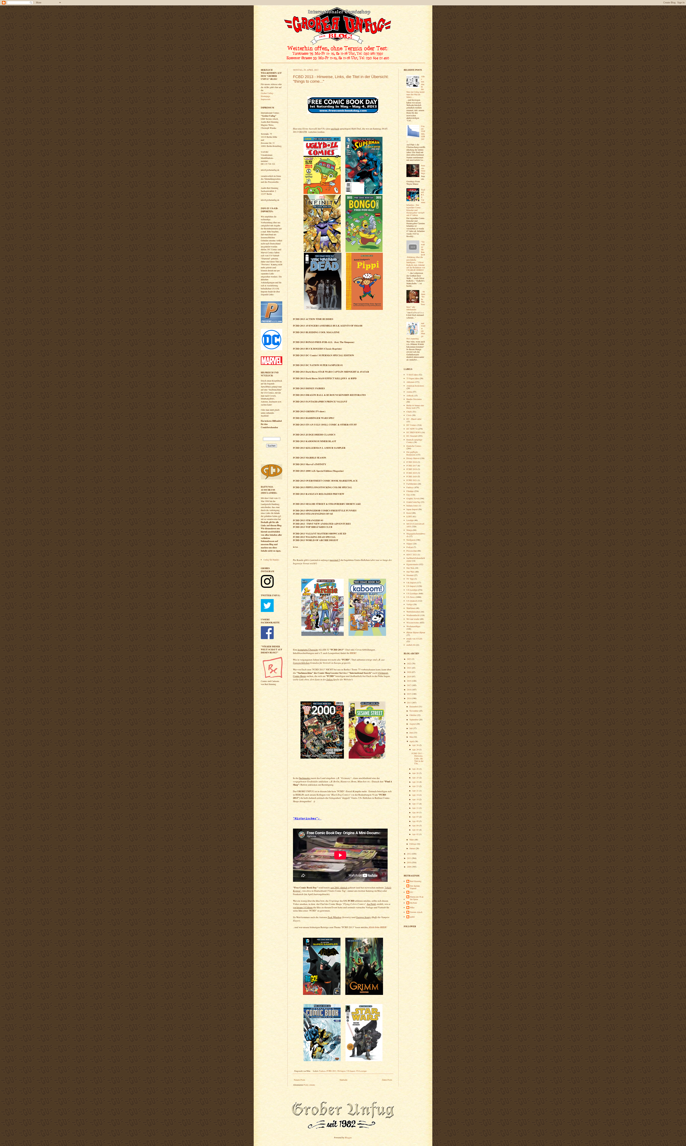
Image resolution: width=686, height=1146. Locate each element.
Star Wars (410, 571)
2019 (409, 676)
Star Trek (410, 567)
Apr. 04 (415, 825)
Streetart (409, 575)
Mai (411, 736)
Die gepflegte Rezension (412, 453)
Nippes (409, 543)
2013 (409, 702)
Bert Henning (415, 881)
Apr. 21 (415, 790)
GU (411, 892)
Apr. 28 (415, 768)
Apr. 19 (415, 794)
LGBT (409, 516)
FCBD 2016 (411, 461)
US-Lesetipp (411, 589)
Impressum (265, 99)
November (414, 710)
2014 (409, 698)
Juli (411, 728)
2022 (409, 663)
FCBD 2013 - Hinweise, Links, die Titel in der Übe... (417, 758)
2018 (409, 680)
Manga (409, 530)
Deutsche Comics (413, 445)
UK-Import (341, 1071)
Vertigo (409, 604)
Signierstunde (412, 564)
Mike (412, 907)
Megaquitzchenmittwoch (415, 534)
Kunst (409, 512)
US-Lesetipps (361, 1071)
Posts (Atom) (309, 1084)
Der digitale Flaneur (415, 887)
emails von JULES (414, 638)
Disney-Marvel (412, 458)
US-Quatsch (411, 600)
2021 (409, 667)
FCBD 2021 (411, 480)
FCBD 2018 (411, 469)
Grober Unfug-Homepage (267, 95)
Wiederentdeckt (412, 615)
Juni (411, 732)
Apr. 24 (415, 781)
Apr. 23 (415, 786)
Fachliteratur (411, 483)
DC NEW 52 (411, 428)
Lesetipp (410, 520)
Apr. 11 (415, 807)
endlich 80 (410, 644)
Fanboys (322, 1071)
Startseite (343, 1079)
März (411, 839)
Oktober (413, 715)
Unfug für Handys (271, 559)
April (411, 741)
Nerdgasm (410, 539)
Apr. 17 (415, 803)
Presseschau (411, 550)
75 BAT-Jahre (412, 374)
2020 (409, 672)
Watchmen (410, 608)
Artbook (410, 395)
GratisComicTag (413, 501)
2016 (409, 689)
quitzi (412, 916)
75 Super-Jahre (412, 378)
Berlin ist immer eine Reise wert (415, 406)
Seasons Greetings (423, 169)
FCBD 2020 (411, 476)
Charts (409, 411)
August (412, 723)
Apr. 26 (415, 773)
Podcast (409, 547)
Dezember (414, 706)
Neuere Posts (299, 1079)
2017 (409, 685)
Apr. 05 (415, 821)
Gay (408, 494)
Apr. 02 (415, 834)
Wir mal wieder (412, 618)
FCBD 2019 (411, 472)
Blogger (348, 1137)
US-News (410, 597)
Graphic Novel (412, 498)
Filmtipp (410, 491)
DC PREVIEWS (413, 432)
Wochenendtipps (413, 626)
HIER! (353, 653)
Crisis (408, 415)
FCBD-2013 (331, 1071)
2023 (409, 658)
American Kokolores (415, 385)
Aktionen (410, 381)
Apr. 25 (415, 777)
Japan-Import (412, 509)
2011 (409, 858)
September (414, 719)
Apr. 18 (415, 799)
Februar (413, 843)
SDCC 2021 (411, 554)
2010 (409, 862)
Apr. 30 (415, 745)
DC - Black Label (413, 418)
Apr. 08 (415, 812)
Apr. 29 (415, 749)
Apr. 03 (415, 829)
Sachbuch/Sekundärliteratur (415, 559)
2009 (409, 866)
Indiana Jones (412, 505)
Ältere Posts (387, 1079)
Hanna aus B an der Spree (416, 898)
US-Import (351, 1071)
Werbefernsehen (413, 611)
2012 (409, 853)
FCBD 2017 (411, 465)
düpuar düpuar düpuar (415, 632)
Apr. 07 (415, 816)
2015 (409, 693)
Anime (409, 391)
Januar (412, 848)
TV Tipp (410, 578)
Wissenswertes (412, 622)
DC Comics (411, 424)
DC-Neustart (411, 435)
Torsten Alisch (416, 912)
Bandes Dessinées (414, 399)
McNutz (413, 902)
